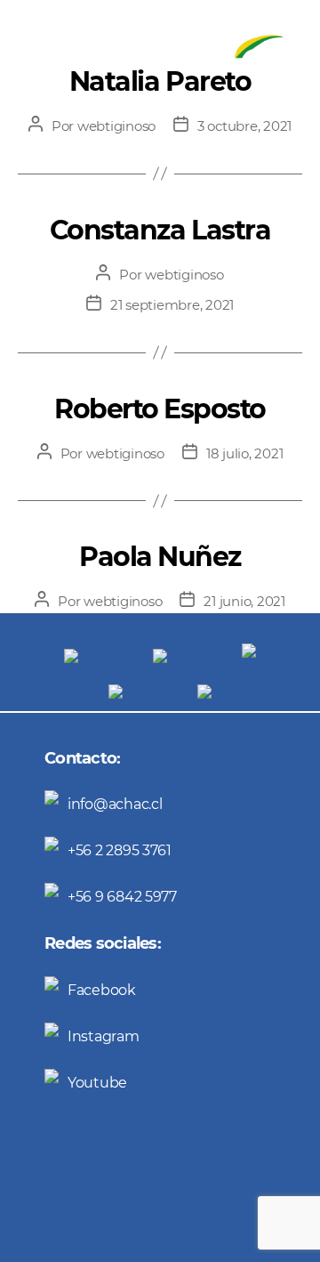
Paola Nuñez (160, 556)
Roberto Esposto (160, 408)
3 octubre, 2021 (244, 125)
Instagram (104, 1036)
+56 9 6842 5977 (122, 896)
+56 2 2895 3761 (120, 850)
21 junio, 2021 (244, 601)
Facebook (102, 990)
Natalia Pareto (160, 81)
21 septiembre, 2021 (172, 304)
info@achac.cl (115, 804)
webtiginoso (116, 125)
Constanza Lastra (160, 230)
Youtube (97, 1082)
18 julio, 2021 (244, 453)
